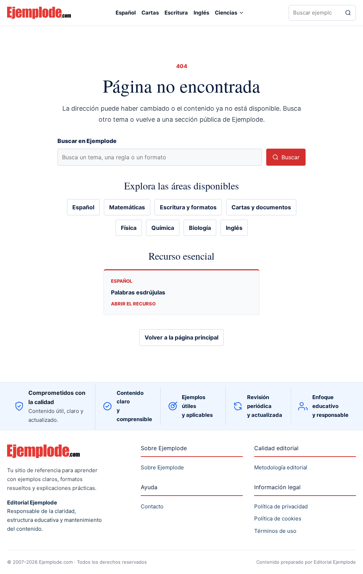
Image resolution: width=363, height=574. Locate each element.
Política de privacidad (281, 506)
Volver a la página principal (181, 337)
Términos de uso (275, 531)
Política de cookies (277, 518)
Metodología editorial (280, 467)
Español (126, 12)
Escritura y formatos (188, 207)
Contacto (152, 506)
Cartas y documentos (261, 207)
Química (162, 227)
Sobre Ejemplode (162, 467)
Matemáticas (127, 207)
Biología (200, 227)
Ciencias (226, 12)
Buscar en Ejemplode (87, 140)
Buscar (290, 157)
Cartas (150, 12)
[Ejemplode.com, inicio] (39, 12)
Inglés (201, 12)
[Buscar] (348, 12)
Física (128, 227)
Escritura (176, 12)
